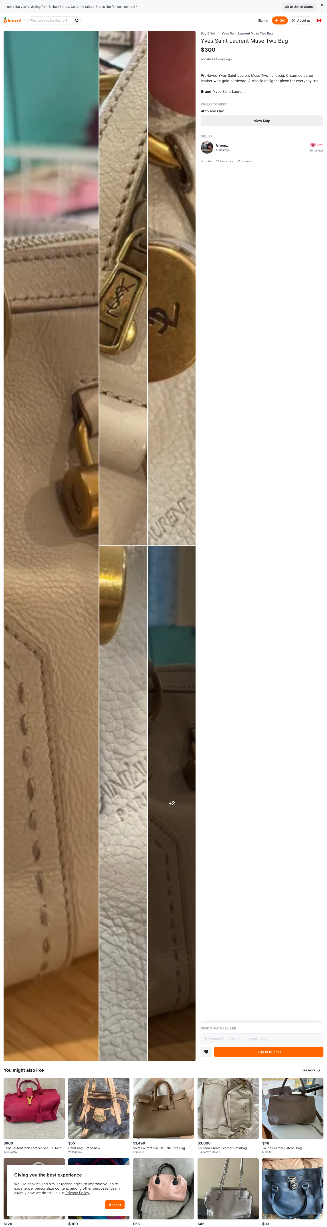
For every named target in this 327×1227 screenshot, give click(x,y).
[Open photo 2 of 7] (123, 288)
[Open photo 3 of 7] (172, 288)
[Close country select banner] (322, 5)
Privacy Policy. (77, 1193)
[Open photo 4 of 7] (123, 803)
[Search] (77, 20)
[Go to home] (12, 20)
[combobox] (50, 20)
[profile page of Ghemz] (207, 147)
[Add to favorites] (206, 1052)
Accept (115, 1205)
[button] (311, 1070)
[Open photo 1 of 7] (51, 546)
